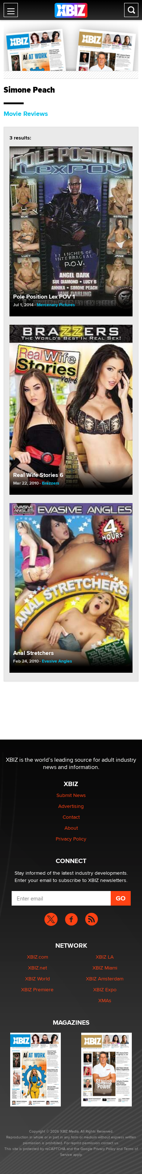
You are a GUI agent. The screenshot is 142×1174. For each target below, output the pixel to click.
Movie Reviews (26, 113)
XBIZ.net (37, 967)
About (71, 827)
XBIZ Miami (104, 967)
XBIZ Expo (105, 989)
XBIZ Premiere (37, 989)
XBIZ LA (105, 956)
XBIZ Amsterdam (104, 978)
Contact (71, 817)
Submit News (71, 795)
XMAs (104, 1000)
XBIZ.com (37, 956)
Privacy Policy (71, 838)
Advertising (71, 806)
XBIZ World (37, 978)
